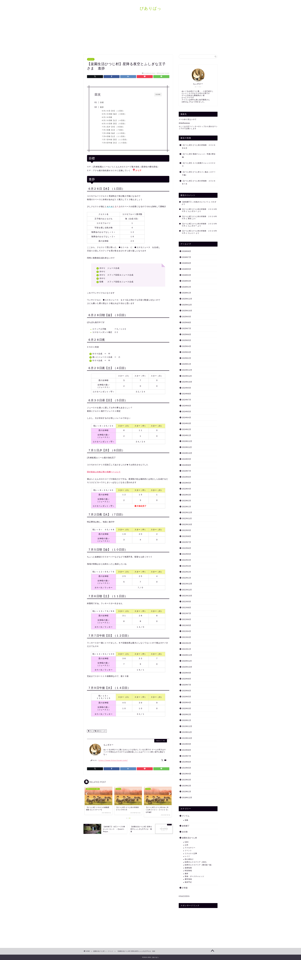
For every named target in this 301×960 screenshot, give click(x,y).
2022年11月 (187, 518)
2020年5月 (186, 697)
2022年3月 (186, 566)
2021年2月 (186, 643)
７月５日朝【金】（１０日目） (114, 133)
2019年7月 (186, 756)
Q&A (186, 842)
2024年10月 (187, 382)
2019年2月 (186, 786)
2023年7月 (186, 471)
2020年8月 (186, 679)
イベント (90, 59)
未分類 (185, 832)
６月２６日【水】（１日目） (113, 111)
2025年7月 (186, 328)
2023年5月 (186, 483)
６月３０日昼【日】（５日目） (114, 124)
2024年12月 (187, 370)
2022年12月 (187, 512)
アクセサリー (190, 848)
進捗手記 (188, 882)
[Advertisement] (150, 34)
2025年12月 (187, 299)
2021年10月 (187, 596)
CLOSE (158, 94)
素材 (186, 873)
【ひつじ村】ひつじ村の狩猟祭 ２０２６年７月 (199, 182)
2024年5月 (186, 412)
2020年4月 (186, 702)
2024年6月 (186, 406)
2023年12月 (187, 441)
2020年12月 (187, 655)
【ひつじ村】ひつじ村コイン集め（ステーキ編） (199, 173)
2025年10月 (187, 311)
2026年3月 (186, 281)
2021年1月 (186, 649)
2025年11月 (187, 305)
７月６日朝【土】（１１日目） (114, 136)
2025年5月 (186, 340)
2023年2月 (186, 501)
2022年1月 (186, 578)
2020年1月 (186, 720)
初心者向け (189, 859)
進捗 (102, 107)
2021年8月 (186, 608)
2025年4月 (186, 346)
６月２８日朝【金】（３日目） (114, 114)
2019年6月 (186, 762)
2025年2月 (186, 358)
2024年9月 (186, 388)
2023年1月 (186, 507)
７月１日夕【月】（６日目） (113, 127)
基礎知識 (188, 868)
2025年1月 (186, 364)
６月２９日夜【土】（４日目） (114, 120)
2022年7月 (186, 542)
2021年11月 (187, 590)
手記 (90, 731)
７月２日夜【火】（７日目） (113, 130)
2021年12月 (187, 584)
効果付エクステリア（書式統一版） (199, 865)
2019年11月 (187, 732)
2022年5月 (186, 554)
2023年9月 (186, 459)
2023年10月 (187, 453)
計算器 (185, 888)
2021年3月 (186, 637)
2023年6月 (186, 477)
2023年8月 (186, 465)
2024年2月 (186, 429)
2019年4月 (186, 774)
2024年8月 (186, 394)
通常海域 (188, 879)
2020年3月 (186, 708)
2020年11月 (187, 661)
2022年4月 (186, 560)
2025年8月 (186, 322)
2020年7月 (186, 685)
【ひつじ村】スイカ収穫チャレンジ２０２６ (199, 164)
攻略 (186, 820)
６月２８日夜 (107, 117)
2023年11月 (187, 447)
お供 (186, 845)
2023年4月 (186, 489)
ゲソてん (186, 816)
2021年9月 (186, 602)
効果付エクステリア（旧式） (196, 862)
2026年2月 (186, 287)
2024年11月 (187, 376)
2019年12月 (187, 726)
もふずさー (192, 211)
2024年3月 (186, 423)
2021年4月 (186, 631)
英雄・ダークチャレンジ (194, 876)
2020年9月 (186, 673)
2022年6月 (186, 548)
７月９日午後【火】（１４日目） (115, 143)
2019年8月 (186, 750)
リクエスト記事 (191, 853)
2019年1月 (186, 792)
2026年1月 (186, 293)
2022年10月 (187, 524)
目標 (102, 102)
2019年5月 (186, 768)
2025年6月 (186, 334)
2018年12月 (187, 798)
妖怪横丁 (186, 826)
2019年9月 (186, 744)
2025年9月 (186, 317)
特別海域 (188, 871)
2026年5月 (186, 269)
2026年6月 (186, 263)
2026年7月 (186, 257)
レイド (187, 856)
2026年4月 (186, 275)
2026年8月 (186, 251)
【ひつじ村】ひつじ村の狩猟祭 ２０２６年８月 (199, 146)
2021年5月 (186, 625)
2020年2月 (186, 714)
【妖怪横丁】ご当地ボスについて (195, 202)
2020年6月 (186, 691)
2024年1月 (186, 435)
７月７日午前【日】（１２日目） (115, 139)
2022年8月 (186, 536)
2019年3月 (186, 780)
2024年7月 (186, 400)
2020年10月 (187, 667)
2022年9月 (186, 530)
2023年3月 (186, 495)
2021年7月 (186, 613)
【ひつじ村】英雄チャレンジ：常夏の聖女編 (199, 155)
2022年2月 (186, 572)
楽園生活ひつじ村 (101, 731)
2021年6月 (186, 619)
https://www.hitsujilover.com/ (113, 760)
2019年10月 (187, 738)
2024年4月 (186, 418)
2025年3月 (186, 352)
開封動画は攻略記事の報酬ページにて (104, 472)
